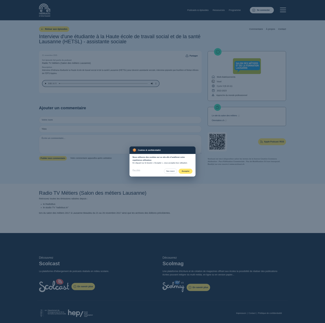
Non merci (170, 171)
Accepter (185, 171)
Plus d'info (136, 170)
